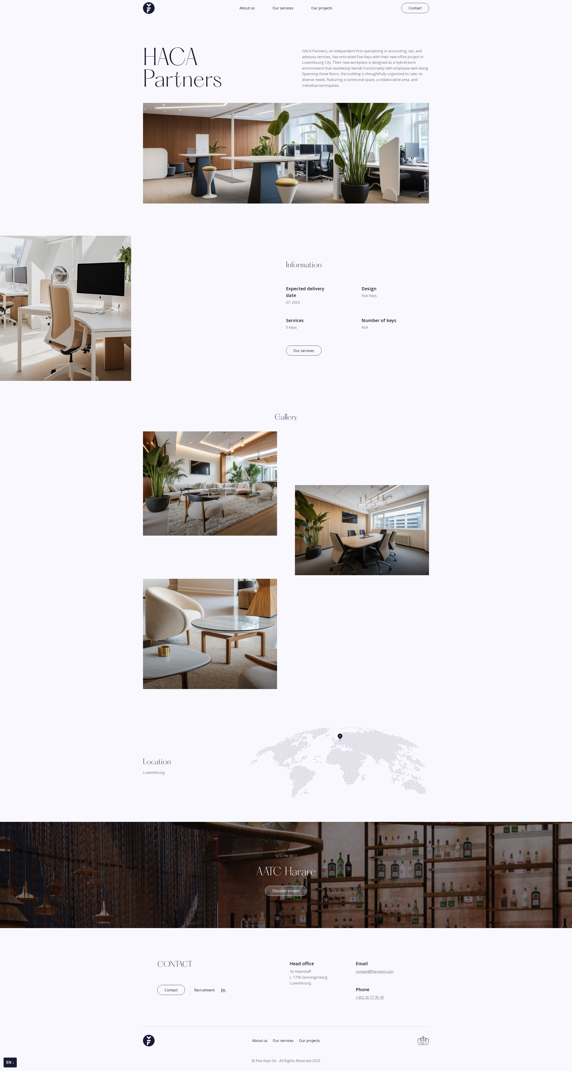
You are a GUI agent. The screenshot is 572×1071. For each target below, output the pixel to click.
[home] (149, 8)
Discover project (286, 891)
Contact (415, 8)
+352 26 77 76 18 (370, 997)
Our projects (321, 8)
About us (247, 8)
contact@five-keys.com (374, 971)
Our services (283, 8)
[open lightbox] (210, 482)
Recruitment (204, 990)
